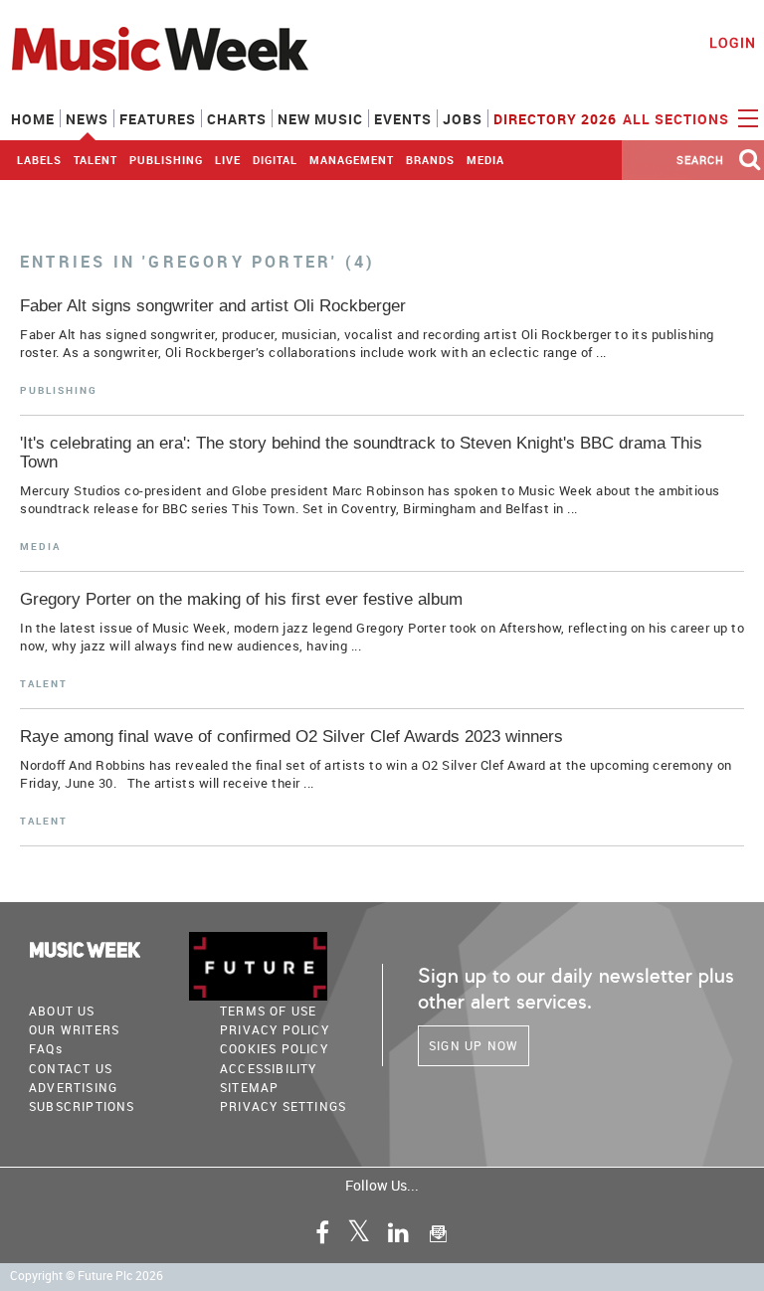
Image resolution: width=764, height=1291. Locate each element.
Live (228, 159)
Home (33, 118)
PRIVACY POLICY (274, 1029)
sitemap (249, 1087)
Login (732, 42)
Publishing (166, 159)
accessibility (268, 1068)
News (87, 118)
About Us (62, 1010)
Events (403, 118)
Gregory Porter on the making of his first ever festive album (241, 599)
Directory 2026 (555, 118)
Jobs (462, 118)
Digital (275, 159)
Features (157, 118)
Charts (237, 118)
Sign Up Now (473, 1045)
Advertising (73, 1087)
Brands (430, 159)
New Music (320, 118)
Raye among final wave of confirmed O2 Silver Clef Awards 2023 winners (291, 736)
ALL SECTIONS (678, 118)
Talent (95, 159)
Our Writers (74, 1029)
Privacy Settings (283, 1106)
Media (485, 159)
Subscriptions (82, 1106)
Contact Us (70, 1068)
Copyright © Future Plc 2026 (86, 1275)
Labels (39, 159)
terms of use (268, 1010)
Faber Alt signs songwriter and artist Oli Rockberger (213, 305)
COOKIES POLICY (274, 1048)
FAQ (46, 1048)
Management (351, 159)
